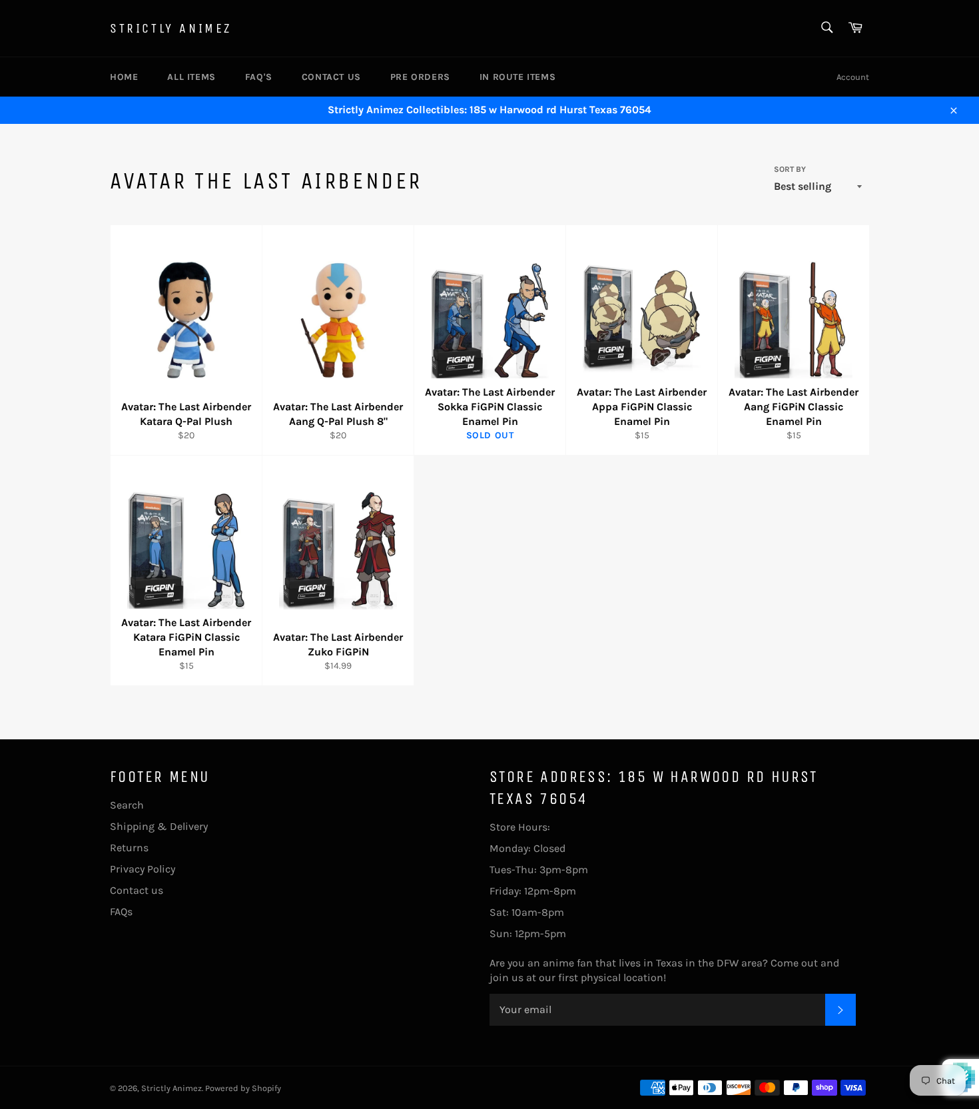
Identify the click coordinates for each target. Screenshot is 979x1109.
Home (124, 77)
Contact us (331, 77)
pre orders (420, 77)
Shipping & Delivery (159, 826)
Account (852, 77)
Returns (129, 847)
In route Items (517, 77)
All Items (191, 77)
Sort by (790, 169)
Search (127, 805)
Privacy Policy (142, 869)
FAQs (121, 911)
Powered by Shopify (243, 1088)
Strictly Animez (171, 28)
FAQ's (258, 77)
